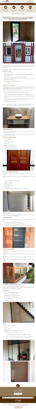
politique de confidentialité (24, 405)
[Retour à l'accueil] (5, 1)
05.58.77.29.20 (22, 1)
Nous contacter (18, 394)
